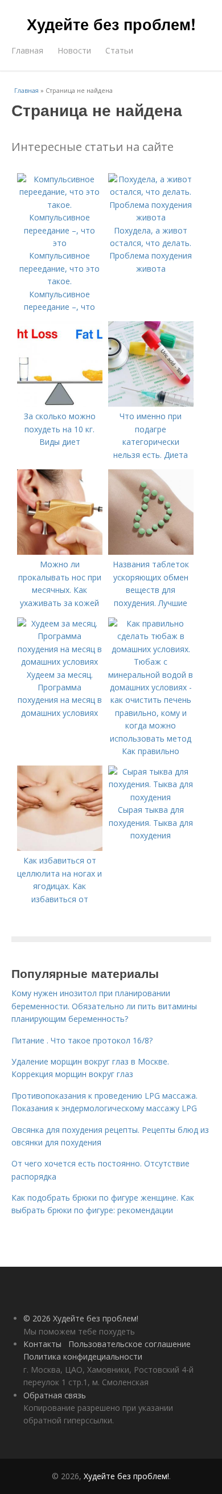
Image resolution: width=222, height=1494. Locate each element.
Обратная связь (54, 1395)
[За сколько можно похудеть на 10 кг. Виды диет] (59, 403)
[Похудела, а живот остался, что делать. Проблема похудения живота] (151, 217)
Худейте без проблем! (111, 24)
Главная (27, 50)
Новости (74, 50)
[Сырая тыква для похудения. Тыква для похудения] (151, 797)
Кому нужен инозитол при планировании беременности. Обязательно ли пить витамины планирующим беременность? (104, 1006)
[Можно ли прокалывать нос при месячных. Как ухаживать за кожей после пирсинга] (59, 551)
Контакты (42, 1344)
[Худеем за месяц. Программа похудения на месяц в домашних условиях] (59, 661)
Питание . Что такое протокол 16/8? (82, 1040)
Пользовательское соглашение (129, 1344)
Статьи (119, 50)
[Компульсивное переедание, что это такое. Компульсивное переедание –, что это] (59, 243)
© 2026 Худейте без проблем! (80, 1318)
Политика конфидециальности (82, 1356)
